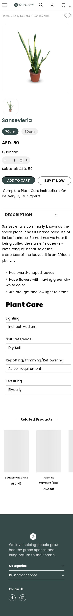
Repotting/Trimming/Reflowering (34, 360)
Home (6, 16)
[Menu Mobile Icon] (4, 5)
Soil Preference (19, 339)
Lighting (13, 318)
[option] (36, 58)
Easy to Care (21, 16)
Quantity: (10, 152)
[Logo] (24, 4)
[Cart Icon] (63, 5)
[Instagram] (22, 597)
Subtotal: (10, 168)
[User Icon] (52, 5)
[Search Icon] (41, 5)
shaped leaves (41, 272)
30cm (30, 131)
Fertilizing (14, 381)
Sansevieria (12, 226)
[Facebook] (12, 597)
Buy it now (54, 180)
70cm (10, 131)
